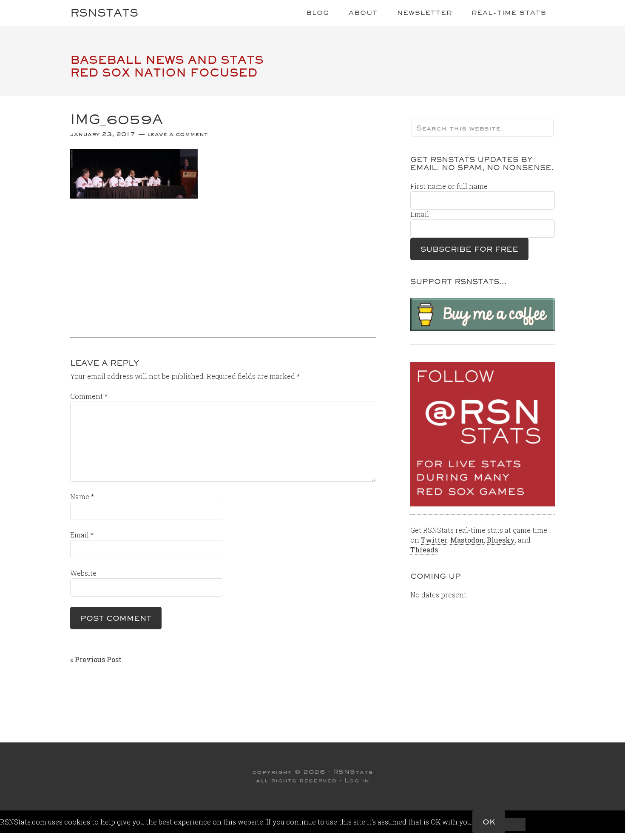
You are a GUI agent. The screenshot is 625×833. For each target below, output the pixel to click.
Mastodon (467, 539)
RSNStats (104, 12)
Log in (356, 780)
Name (82, 496)
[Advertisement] (223, 264)
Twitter (434, 539)
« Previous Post (96, 659)
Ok (489, 821)
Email (82, 534)
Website (83, 573)
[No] (515, 824)
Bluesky (501, 539)
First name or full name (449, 186)
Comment (89, 396)
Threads (424, 549)
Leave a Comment (177, 134)
